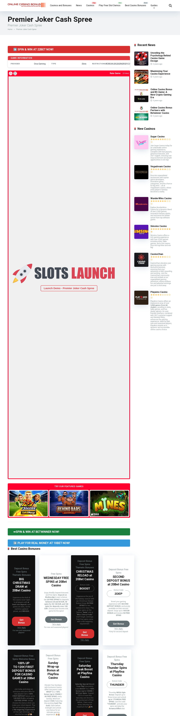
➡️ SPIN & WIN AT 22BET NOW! (33, 49)
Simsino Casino (158, 226)
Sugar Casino (157, 136)
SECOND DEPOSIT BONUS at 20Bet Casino (118, 580)
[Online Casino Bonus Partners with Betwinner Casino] (141, 119)
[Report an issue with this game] (11, 73)
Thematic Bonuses (21, 575)
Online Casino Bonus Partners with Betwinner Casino (161, 110)
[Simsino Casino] (141, 238)
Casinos (90, 5)
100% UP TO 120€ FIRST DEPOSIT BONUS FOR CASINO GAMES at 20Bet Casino (23, 672)
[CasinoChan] (141, 266)
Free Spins (21, 571)
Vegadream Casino (160, 166)
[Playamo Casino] (141, 304)
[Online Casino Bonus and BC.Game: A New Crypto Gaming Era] (141, 101)
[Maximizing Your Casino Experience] (141, 83)
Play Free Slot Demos (109, 5)
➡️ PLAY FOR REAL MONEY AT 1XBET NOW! (41, 543)
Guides (154, 5)
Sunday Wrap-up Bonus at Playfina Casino (53, 670)
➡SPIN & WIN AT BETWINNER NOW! (36, 531)
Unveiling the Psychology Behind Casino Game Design (160, 57)
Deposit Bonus (21, 568)
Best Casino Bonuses (135, 5)
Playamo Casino (158, 292)
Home (10, 29)
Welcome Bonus (27, 659)
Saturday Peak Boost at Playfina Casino (85, 671)
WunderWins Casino (161, 198)
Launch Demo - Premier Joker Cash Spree (69, 288)
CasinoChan (156, 254)
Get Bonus (21, 621)
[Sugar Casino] (141, 148)
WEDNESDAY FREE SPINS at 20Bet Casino (56, 581)
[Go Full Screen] (15, 73)
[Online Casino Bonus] (27, 4)
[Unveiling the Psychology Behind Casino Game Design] (141, 64)
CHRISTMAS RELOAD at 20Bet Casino (85, 575)
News (79, 5)
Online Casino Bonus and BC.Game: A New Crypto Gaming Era (161, 93)
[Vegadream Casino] (141, 178)
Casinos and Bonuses (60, 5)
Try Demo (28, 503)
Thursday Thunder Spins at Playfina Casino (117, 669)
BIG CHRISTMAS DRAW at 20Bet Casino (21, 584)
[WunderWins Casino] (141, 210)
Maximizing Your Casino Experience (160, 72)
